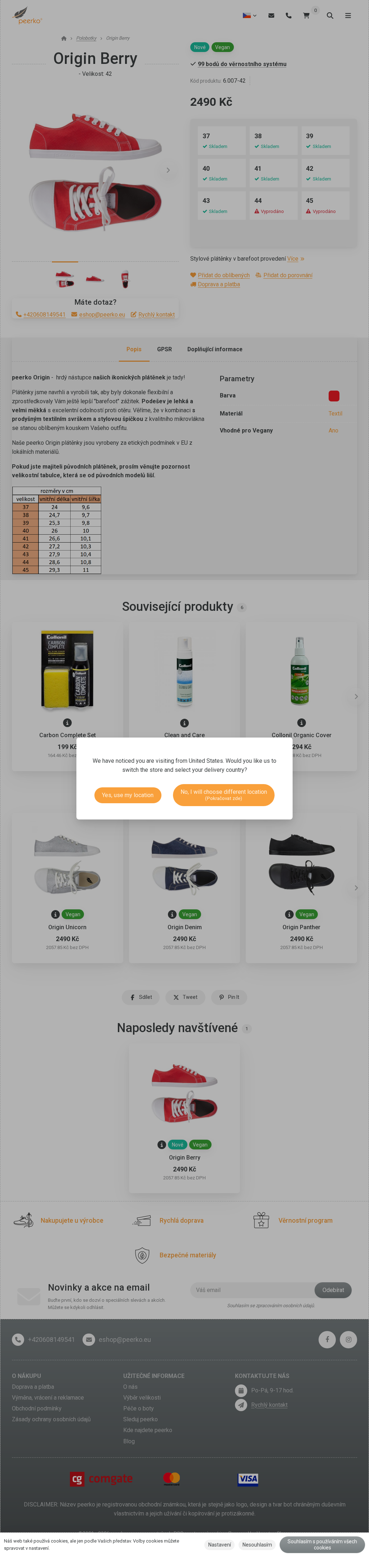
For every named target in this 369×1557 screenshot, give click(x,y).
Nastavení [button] (219, 1545)
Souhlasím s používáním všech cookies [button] (322, 1545)
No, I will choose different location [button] (224, 794)
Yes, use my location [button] (128, 795)
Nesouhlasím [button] (257, 1545)
